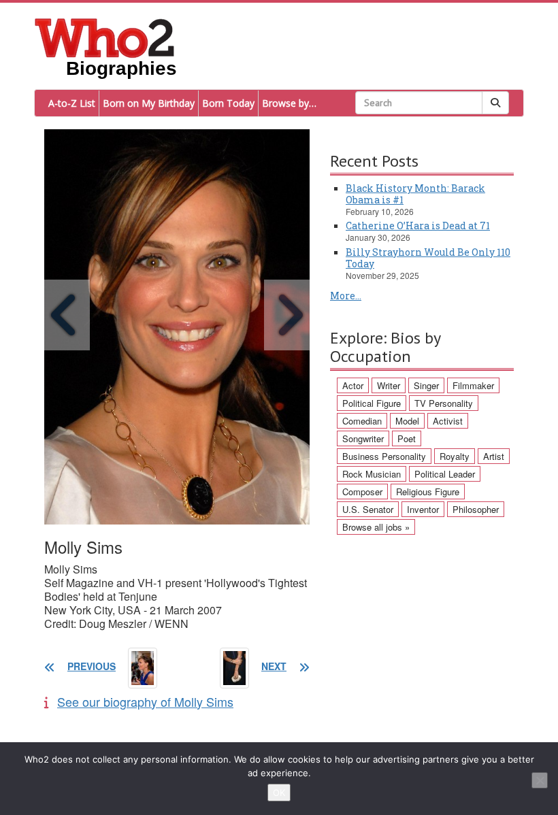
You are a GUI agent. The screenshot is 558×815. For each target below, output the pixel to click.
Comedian (362, 420)
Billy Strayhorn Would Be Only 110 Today (428, 258)
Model (407, 420)
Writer (388, 385)
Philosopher (476, 509)
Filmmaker (473, 385)
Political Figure (371, 403)
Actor (352, 385)
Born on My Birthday (149, 103)
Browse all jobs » (376, 526)
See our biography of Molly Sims (145, 701)
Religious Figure (427, 491)
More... (345, 295)
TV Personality (443, 403)
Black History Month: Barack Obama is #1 (415, 194)
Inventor (423, 509)
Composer (362, 491)
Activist (448, 420)
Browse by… (289, 103)
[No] (539, 780)
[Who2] (105, 37)
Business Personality (384, 456)
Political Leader (444, 473)
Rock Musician (371, 473)
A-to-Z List (71, 103)
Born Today (228, 103)
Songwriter (363, 438)
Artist (493, 456)
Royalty (455, 456)
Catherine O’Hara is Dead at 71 (418, 225)
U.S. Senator (367, 509)
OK (279, 792)
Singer (426, 385)
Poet (406, 438)
